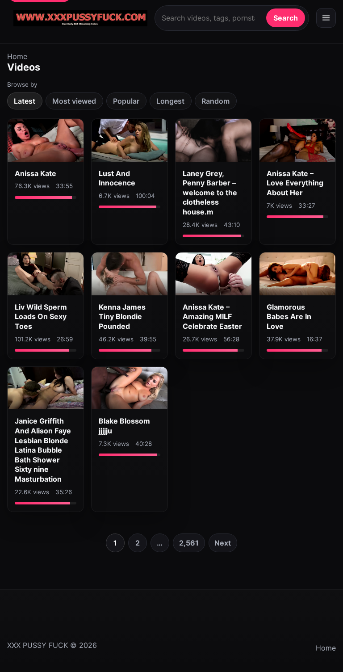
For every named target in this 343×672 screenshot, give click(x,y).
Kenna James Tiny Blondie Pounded (122, 316)
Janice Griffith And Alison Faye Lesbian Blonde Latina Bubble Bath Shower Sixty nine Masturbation (43, 449)
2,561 (189, 542)
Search (285, 17)
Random (215, 101)
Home (17, 56)
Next (222, 542)
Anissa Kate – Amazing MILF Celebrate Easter (212, 316)
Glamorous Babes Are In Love (289, 316)
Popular (126, 101)
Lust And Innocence (117, 178)
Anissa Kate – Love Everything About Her (295, 183)
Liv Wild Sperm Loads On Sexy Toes (41, 316)
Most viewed (74, 101)
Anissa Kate (35, 173)
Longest (170, 101)
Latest (24, 101)
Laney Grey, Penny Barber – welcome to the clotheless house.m (210, 192)
